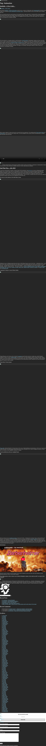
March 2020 (4, 683)
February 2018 (4, 708)
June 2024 (4, 636)
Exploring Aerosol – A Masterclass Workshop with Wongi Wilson (20, 608)
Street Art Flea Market (15, 583)
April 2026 (4, 619)
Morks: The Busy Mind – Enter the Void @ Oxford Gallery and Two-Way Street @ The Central (19, 604)
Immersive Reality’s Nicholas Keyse (17, 42)
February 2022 (4, 660)
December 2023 (5, 640)
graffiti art (14, 582)
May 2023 (4, 647)
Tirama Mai (25, 583)
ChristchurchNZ (36, 10)
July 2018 (4, 703)
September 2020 (5, 677)
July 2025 (4, 625)
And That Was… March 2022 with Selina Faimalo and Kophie (19, 610)
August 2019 (4, 690)
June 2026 (4, 617)
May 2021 (4, 669)
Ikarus (28, 267)
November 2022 (5, 651)
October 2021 (4, 664)
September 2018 (5, 701)
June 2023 (4, 646)
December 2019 (5, 686)
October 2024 (4, 632)
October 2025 (4, 622)
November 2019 (5, 687)
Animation (30, 164)
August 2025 (4, 624)
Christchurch (34, 164)
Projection (11, 165)
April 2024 (4, 638)
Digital (44, 164)
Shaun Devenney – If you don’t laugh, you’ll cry (11, 603)
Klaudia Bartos (43, 266)
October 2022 (4, 652)
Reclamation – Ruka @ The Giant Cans (9, 602)
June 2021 (4, 668)
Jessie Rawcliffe (25, 40)
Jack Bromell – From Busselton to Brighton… (10, 601)
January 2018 (4, 709)
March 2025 (4, 629)
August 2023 (4, 644)
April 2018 (4, 706)
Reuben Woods (5, 164)
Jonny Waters (37, 266)
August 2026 (4, 615)
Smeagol (25, 267)
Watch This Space (3, 745)
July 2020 (4, 679)
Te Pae (22, 165)
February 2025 (4, 630)
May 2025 (4, 627)
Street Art (18, 165)
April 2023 (4, 648)
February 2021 (4, 672)
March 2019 (4, 695)
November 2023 (5, 641)
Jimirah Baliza (2, 133)
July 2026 (4, 616)
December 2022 (5, 650)
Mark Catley (21, 267)
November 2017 (5, 711)
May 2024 (4, 637)
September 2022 (5, 653)
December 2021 (5, 662)
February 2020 (4, 684)
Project (7, 165)
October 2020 (4, 676)
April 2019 (4, 694)
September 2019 (5, 689)
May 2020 (4, 681)
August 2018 (4, 702)
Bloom (42, 132)
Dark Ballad (2, 267)
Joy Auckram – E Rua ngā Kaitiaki (8, 600)
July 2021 (4, 667)
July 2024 (4, 635)
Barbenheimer (37, 581)
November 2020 (5, 675)
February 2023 (4, 649)
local (36, 582)
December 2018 (5, 698)
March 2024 (4, 639)
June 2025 (4, 626)
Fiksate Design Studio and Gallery (6, 582)
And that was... (27, 581)
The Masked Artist (5, 268)
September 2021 (5, 665)
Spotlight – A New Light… (7, 6)
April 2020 (4, 682)
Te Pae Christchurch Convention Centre (16, 11)
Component (20, 356)
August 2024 (4, 634)
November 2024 (5, 631)
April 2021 (4, 670)
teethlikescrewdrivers (31, 266)
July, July (30, 170)
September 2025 (5, 623)
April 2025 (4, 628)
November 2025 (5, 621)
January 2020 (4, 685)
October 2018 (4, 700)
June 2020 (4, 680)
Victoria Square (33, 583)
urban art (25, 165)
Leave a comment (30, 165)
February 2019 (4, 696)
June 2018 (4, 704)
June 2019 (4, 692)
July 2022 (4, 655)
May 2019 (4, 693)
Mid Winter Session (40, 582)
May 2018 (4, 705)
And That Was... (22, 581)
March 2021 (4, 671)
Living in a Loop (31, 582)
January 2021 (4, 673)
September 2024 (5, 633)
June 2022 (4, 656)
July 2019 (4, 691)
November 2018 (5, 699)
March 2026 (4, 620)
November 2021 (5, 663)
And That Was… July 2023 (7, 168)
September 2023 (5, 643)
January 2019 (4, 697)
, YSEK (43, 267)
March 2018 (4, 707)
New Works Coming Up (23, 164)
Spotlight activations (13, 538)
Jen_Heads (35, 267)
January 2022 (4, 661)
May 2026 (4, 618)
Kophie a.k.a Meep (15, 267)
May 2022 (4, 657)
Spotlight (14, 165)
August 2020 (4, 678)
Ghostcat (25, 266)
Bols (5, 267)
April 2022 (4, 658)
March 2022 (4, 659)
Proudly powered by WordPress (12, 745)
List (27, 582)
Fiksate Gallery (14, 357)
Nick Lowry (9, 267)
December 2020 (5, 674)
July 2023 (24, 582)
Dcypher (31, 267)
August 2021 (4, 666)
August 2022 (4, 654)
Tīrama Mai (2, 448)
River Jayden (38, 132)
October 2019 (4, 688)
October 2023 (4, 642)
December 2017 (5, 710)
